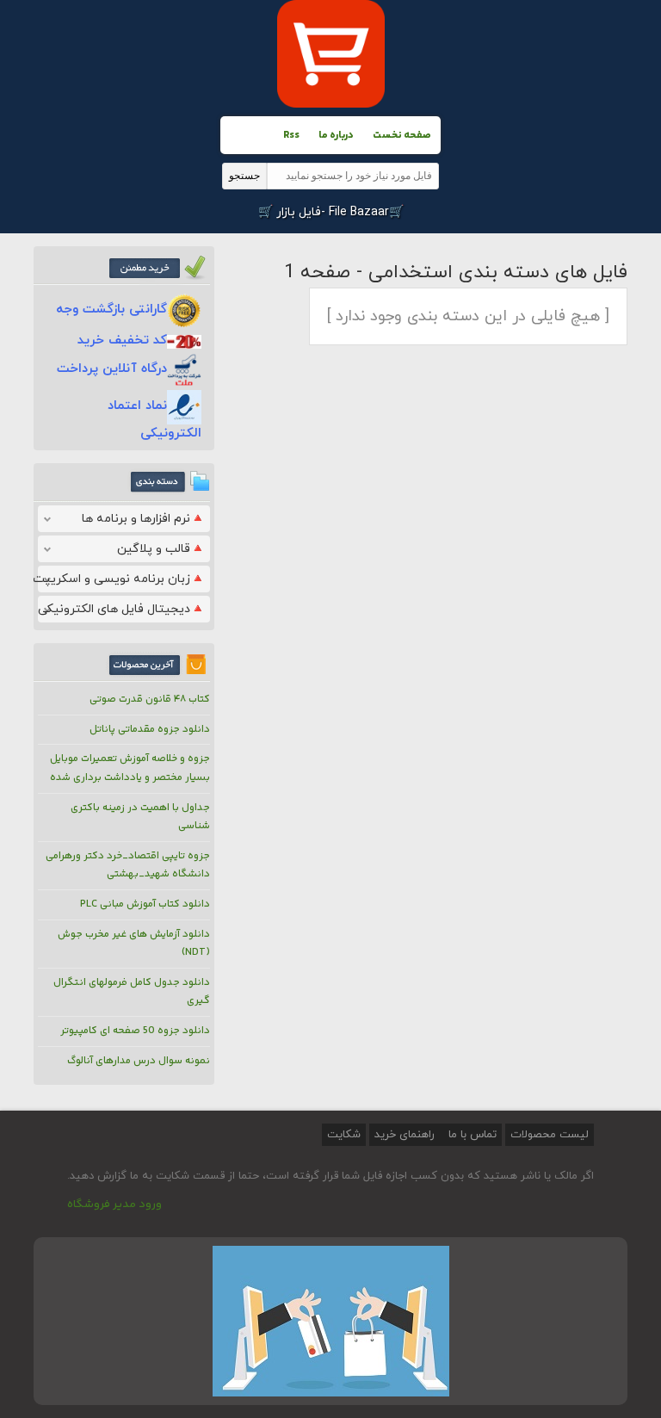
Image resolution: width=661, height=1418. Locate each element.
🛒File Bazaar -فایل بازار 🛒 (331, 212)
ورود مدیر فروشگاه (114, 1204)
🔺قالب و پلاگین (161, 549)
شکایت (344, 1134)
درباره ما (336, 135)
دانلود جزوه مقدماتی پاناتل (150, 729)
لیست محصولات (549, 1134)
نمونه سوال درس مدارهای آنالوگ (138, 1061)
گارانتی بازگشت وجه (111, 309)
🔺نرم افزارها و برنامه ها (143, 519)
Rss (291, 135)
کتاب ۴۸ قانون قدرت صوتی (150, 699)
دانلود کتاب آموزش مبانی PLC (145, 904)
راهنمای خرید (404, 1134)
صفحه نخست (402, 135)
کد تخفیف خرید (122, 340)
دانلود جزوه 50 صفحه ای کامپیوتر (135, 1031)
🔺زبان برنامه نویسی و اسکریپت (121, 579)
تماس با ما (471, 1134)
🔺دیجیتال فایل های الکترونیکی (121, 609)
